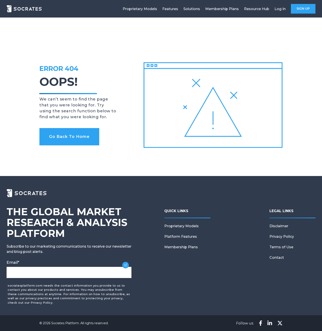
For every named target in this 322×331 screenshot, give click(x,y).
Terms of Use (281, 247)
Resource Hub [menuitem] (256, 9)
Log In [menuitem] (280, 9)
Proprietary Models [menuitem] (140, 9)
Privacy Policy (281, 236)
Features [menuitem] (170, 9)
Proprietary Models (181, 226)
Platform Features (180, 236)
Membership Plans (181, 247)
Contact (276, 257)
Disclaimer (278, 226)
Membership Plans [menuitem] (222, 9)
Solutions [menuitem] (191, 9)
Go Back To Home (69, 136)
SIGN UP (303, 9)
